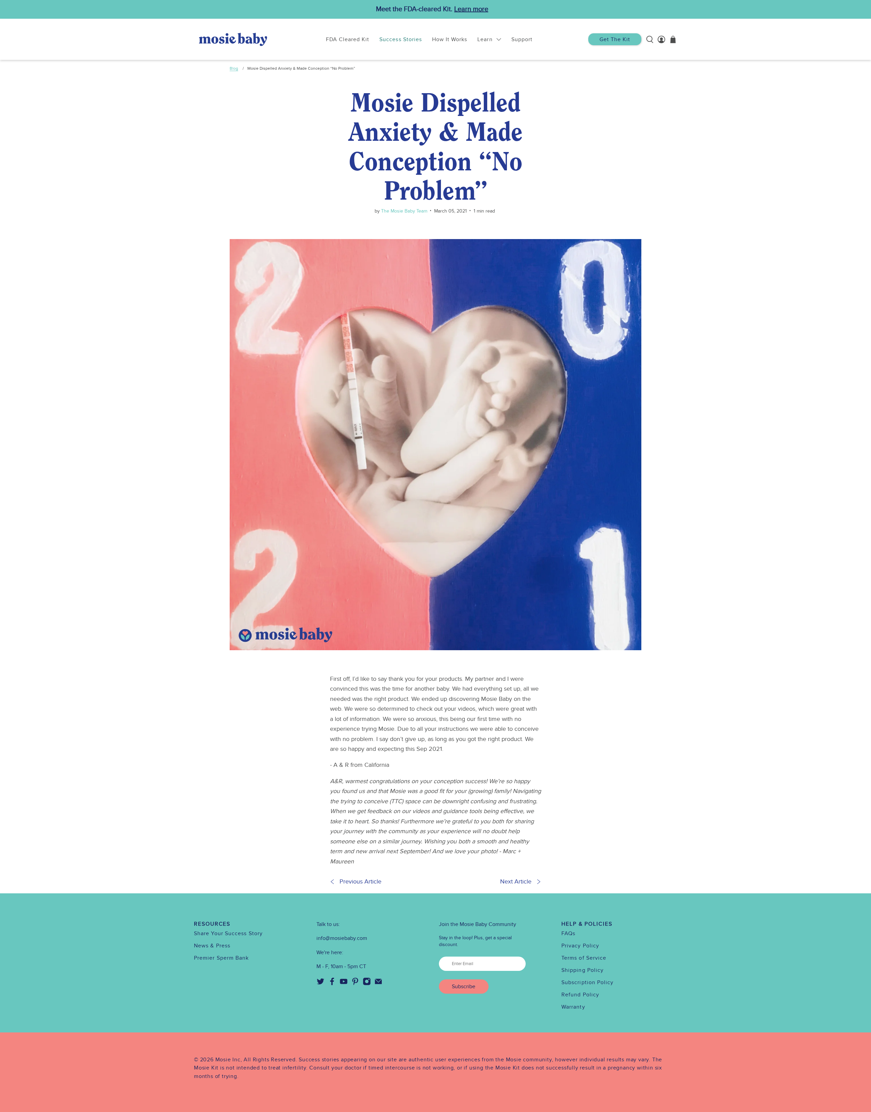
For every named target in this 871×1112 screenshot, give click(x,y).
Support (521, 39)
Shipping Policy (582, 970)
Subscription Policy (587, 982)
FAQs (568, 933)
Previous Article (360, 881)
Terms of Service (583, 958)
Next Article (515, 881)
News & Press (212, 945)
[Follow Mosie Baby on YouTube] (344, 983)
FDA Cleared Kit (347, 39)
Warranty (573, 1007)
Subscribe (463, 986)
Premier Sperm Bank (221, 958)
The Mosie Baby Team (403, 211)
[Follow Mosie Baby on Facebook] (332, 983)
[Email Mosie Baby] (378, 983)
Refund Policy (580, 994)
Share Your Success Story (228, 933)
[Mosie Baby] (233, 39)
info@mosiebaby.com (341, 938)
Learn (484, 39)
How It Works (449, 39)
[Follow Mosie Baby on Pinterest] (355, 983)
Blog (234, 68)
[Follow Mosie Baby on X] (320, 983)
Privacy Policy (580, 945)
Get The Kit (614, 39)
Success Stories (400, 39)
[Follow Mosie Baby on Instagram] (367, 983)
